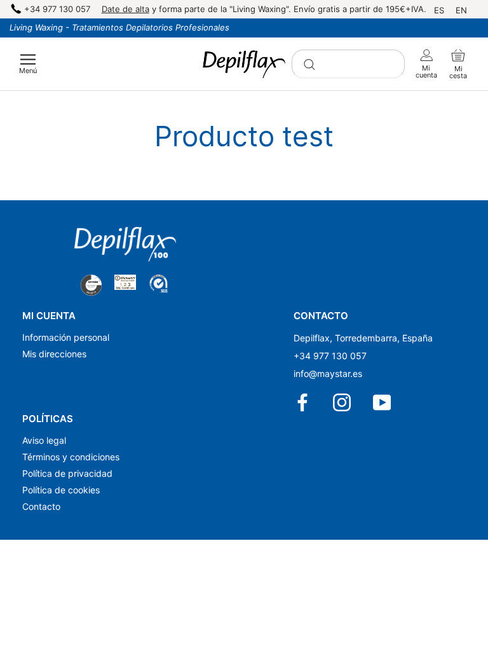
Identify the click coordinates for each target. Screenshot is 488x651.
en (461, 10)
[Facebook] (303, 402)
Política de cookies (61, 489)
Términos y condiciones (70, 456)
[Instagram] (343, 402)
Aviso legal (44, 440)
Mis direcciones (54, 353)
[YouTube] (383, 402)
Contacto (41, 506)
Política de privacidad (67, 473)
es (439, 10)
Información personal (65, 337)
